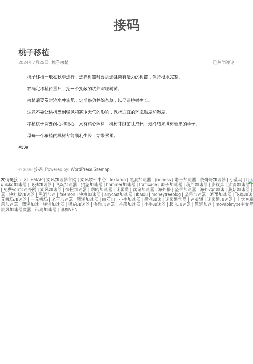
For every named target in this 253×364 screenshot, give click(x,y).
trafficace (148, 184)
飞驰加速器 (41, 184)
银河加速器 (53, 204)
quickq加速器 (14, 184)
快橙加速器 (76, 189)
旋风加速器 (51, 189)
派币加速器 (220, 194)
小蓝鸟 (236, 179)
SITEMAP (33, 179)
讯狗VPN (68, 209)
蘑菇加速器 (239, 189)
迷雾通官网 (176, 199)
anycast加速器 (118, 194)
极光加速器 (180, 204)
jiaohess (163, 179)
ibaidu (142, 194)
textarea (118, 179)
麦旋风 (217, 184)
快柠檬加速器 (22, 194)
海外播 (164, 189)
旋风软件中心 (93, 179)
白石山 (108, 199)
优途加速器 (143, 189)
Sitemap (101, 169)
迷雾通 (122, 189)
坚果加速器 (185, 189)
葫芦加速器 (197, 184)
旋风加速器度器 (16, 209)
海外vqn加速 (212, 189)
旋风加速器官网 (61, 179)
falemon (67, 194)
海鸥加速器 (104, 204)
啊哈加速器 (101, 189)
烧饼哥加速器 (213, 179)
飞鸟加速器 (66, 184)
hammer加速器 (120, 184)
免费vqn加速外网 (19, 189)
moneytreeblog (166, 194)
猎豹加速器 (79, 204)
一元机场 (39, 199)
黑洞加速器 (140, 179)
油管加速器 (239, 184)
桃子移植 (60, 62)
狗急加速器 (91, 184)
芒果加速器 (129, 204)
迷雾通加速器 (220, 199)
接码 (126, 25)
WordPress (81, 169)
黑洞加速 (47, 194)
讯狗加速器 (45, 209)
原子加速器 (171, 184)
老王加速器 (185, 179)
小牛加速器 (129, 199)
